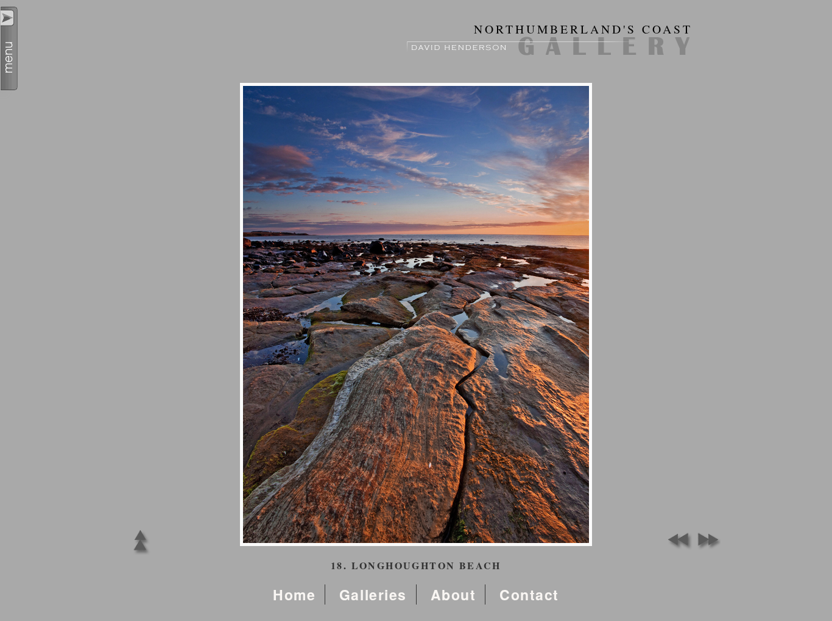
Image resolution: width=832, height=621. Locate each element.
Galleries (373, 594)
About (453, 594)
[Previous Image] (678, 547)
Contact (529, 594)
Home (294, 594)
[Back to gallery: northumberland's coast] (140, 554)
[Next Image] (705, 547)
